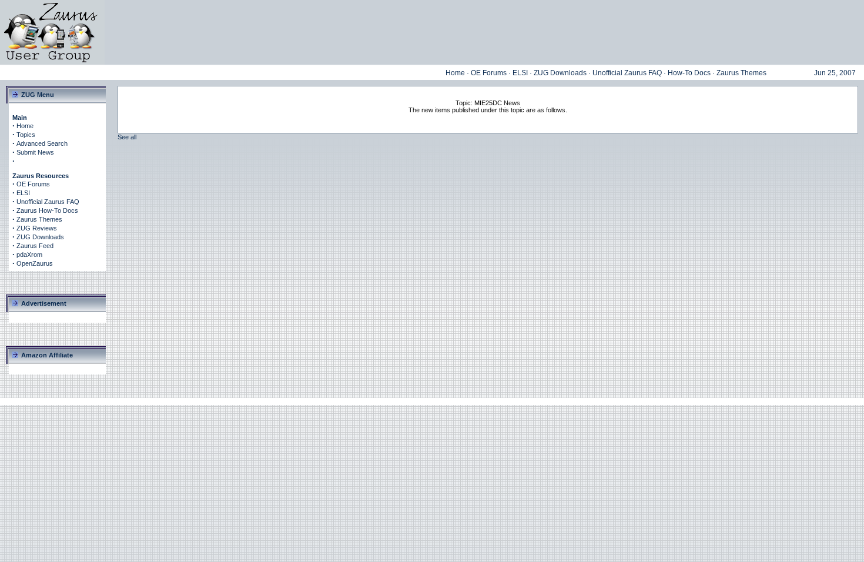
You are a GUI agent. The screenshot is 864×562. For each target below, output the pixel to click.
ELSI (520, 73)
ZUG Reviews (36, 228)
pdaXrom (29, 254)
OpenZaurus (34, 263)
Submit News (35, 152)
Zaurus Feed (34, 245)
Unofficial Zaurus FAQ (627, 73)
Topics (25, 134)
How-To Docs (689, 73)
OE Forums (489, 73)
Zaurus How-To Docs (47, 210)
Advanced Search (42, 143)
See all (127, 136)
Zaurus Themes (741, 73)
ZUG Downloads (560, 73)
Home (455, 73)
